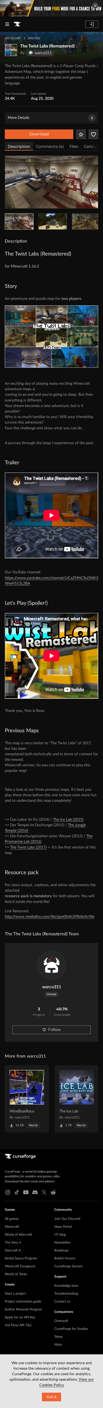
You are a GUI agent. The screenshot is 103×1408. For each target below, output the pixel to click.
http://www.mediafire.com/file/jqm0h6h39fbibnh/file (49, 917)
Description (19, 146)
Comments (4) (50, 146)
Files (73, 146)
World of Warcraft (18, 1234)
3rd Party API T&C (18, 1325)
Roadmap (61, 1250)
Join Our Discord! (67, 1219)
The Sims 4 (13, 1242)
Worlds (34, 38)
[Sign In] (91, 24)
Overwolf (61, 1321)
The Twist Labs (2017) (28, 847)
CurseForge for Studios (71, 1329)
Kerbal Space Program (21, 1258)
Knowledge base (66, 1285)
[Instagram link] (8, 1192)
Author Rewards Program (23, 1309)
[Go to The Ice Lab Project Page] (77, 1098)
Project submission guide (23, 1301)
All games (12, 1219)
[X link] (44, 1192)
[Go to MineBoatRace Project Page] (27, 1098)
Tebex (58, 1336)
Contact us (62, 1301)
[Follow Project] (93, 134)
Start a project (15, 1293)
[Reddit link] (53, 1192)
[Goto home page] (17, 24)
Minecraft (13, 38)
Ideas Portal (63, 1226)
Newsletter (62, 1242)
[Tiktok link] (17, 1192)
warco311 (51, 987)
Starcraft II (13, 1250)
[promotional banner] (51, 8)
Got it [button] (52, 1397)
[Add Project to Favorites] (81, 134)
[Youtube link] (26, 1192)
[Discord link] (35, 1192)
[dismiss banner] (95, 6)
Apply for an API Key (20, 1317)
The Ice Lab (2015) (68, 819)
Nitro (58, 1344)
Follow (54, 1029)
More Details (18, 118)
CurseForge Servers (68, 1266)
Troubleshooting (66, 1293)
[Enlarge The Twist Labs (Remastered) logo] (11, 50)
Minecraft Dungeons (20, 1266)
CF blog (60, 1234)
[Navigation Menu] (7, 24)
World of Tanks (16, 1274)
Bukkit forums (64, 1258)
